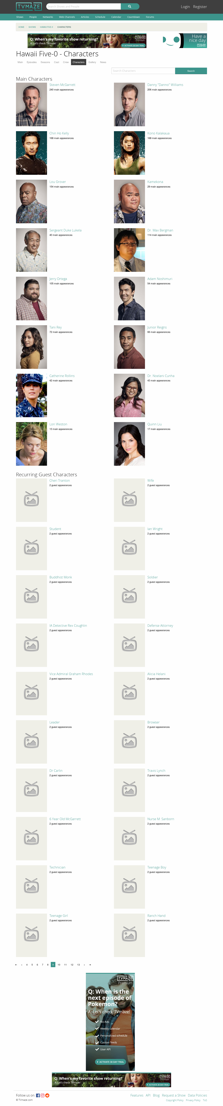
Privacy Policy (193, 1100)
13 (78, 964)
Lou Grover (57, 182)
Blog (156, 1095)
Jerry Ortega (58, 279)
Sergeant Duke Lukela (65, 230)
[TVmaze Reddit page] (47, 1095)
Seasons (45, 62)
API (148, 1095)
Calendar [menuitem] (116, 16)
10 (59, 964)
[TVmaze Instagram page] (42, 1095)
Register (200, 7)
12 (72, 964)
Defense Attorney (160, 626)
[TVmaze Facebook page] (38, 1095)
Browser (153, 722)
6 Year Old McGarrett (65, 819)
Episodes (32, 62)
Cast (56, 62)
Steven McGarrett (62, 85)
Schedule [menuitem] (100, 16)
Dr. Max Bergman (160, 230)
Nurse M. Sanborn (160, 819)
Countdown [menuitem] (133, 16)
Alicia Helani (156, 674)
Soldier (152, 577)
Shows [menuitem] (19, 16)
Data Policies (197, 1095)
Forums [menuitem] (150, 16)
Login (185, 7)
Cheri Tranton (59, 481)
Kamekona (155, 182)
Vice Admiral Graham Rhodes (71, 674)
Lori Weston (58, 424)
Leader (54, 722)
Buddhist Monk (60, 577)
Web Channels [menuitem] (67, 16)
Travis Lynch (156, 771)
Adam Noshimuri (159, 279)
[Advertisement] (87, 40)
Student (55, 529)
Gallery (92, 62)
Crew (66, 62)
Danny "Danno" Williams (165, 85)
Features (136, 1095)
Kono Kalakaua (158, 133)
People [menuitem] (33, 16)
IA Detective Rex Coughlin (68, 626)
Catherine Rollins (62, 376)
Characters (79, 62)
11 (65, 964)
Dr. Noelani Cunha (161, 376)
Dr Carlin (56, 771)
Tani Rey (55, 327)
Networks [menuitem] (48, 16)
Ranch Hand (156, 916)
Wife (150, 481)
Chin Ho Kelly (59, 133)
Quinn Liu (154, 424)
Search (191, 70)
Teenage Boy (156, 867)
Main (20, 62)
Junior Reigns (157, 327)
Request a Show (173, 1095)
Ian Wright (155, 529)
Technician (57, 867)
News (103, 62)
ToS (205, 1100)
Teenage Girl (58, 916)
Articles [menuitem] (85, 16)
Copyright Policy (174, 1100)
